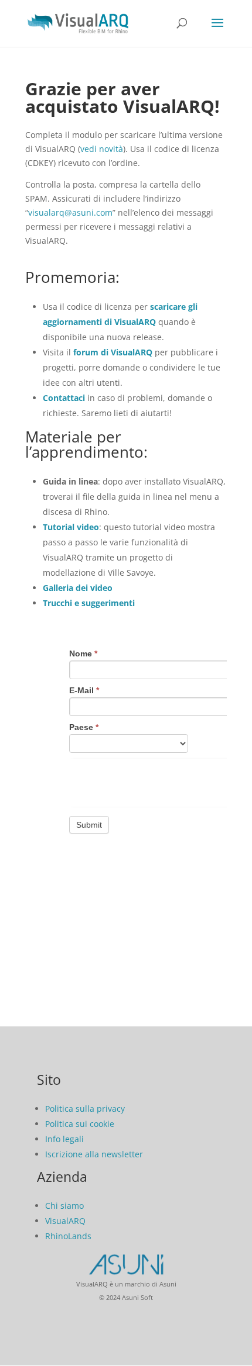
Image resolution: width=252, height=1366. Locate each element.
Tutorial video (71, 526)
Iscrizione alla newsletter (94, 1154)
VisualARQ (65, 1220)
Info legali (64, 1138)
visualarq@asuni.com (70, 212)
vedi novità (101, 148)
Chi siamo (64, 1205)
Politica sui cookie (79, 1123)
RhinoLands (68, 1235)
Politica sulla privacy (85, 1108)
